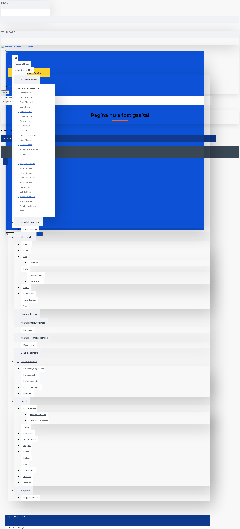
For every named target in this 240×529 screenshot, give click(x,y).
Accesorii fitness (28, 88)
